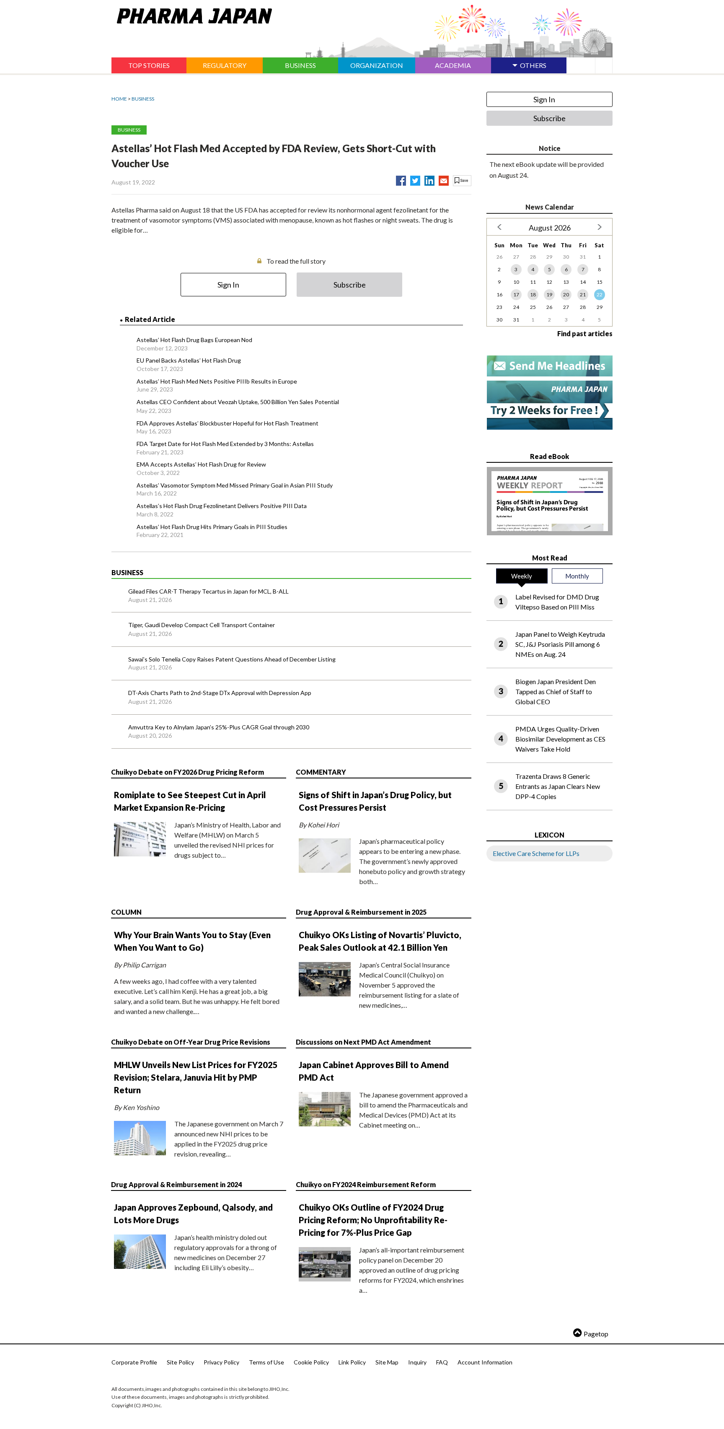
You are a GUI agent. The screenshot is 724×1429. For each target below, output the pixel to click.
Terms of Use (266, 1362)
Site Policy (180, 1362)
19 (549, 294)
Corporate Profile (134, 1362)
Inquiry (417, 1362)
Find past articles (585, 333)
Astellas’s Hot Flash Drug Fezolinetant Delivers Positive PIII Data (222, 505)
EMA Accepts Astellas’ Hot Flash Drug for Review (201, 464)
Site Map (386, 1362)
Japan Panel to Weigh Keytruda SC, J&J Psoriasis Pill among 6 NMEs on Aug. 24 (560, 644)
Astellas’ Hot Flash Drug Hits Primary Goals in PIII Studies (212, 526)
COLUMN (126, 912)
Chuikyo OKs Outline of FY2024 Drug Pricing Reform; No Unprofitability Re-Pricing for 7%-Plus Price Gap (373, 1219)
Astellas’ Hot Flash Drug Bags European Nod (194, 339)
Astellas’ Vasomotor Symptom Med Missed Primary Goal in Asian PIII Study (235, 485)
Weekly (521, 576)
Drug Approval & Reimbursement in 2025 (361, 912)
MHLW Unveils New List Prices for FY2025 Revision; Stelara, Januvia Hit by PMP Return (196, 1077)
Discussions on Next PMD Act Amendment (363, 1042)
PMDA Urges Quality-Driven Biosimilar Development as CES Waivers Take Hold (560, 739)
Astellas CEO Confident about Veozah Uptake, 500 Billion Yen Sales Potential (238, 401)
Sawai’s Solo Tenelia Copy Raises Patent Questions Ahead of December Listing (232, 659)
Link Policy (352, 1362)
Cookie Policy (311, 1362)
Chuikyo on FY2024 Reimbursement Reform (366, 1184)
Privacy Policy (221, 1362)
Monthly (577, 576)
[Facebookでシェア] (401, 179)
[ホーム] (191, 14)
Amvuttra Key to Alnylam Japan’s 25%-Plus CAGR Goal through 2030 (218, 727)
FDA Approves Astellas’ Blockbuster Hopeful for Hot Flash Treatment (227, 423)
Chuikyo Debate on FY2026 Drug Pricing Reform (187, 772)
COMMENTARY (321, 772)
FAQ (442, 1362)
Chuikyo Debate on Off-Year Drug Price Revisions (190, 1042)
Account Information (485, 1362)
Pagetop (596, 1334)
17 (516, 294)
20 (566, 294)
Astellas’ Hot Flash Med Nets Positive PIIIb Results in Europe (217, 381)
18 (533, 294)
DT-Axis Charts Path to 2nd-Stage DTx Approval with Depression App (219, 692)
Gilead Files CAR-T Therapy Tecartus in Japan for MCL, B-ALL (208, 591)
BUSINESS (143, 99)
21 (583, 294)
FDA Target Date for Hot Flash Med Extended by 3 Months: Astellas (225, 443)
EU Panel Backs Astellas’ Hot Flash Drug (189, 360)
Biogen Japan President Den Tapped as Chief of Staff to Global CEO (555, 691)
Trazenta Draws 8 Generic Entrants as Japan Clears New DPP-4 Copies (557, 786)
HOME (119, 99)
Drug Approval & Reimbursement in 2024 (176, 1184)
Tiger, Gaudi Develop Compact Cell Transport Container (201, 624)
